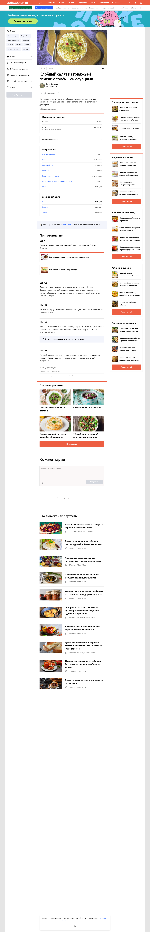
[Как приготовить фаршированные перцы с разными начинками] (72, 630)
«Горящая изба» (84, 618)
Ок (75, 926)
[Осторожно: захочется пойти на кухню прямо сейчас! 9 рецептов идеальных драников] (72, 612)
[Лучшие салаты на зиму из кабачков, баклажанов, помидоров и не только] (72, 594)
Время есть (67, 225)
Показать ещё (72, 444)
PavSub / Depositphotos (53, 371)
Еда (83, 532)
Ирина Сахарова (52, 84)
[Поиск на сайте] (130, 2)
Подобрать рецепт (19, 95)
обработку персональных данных (74, 921)
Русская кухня (51, 368)
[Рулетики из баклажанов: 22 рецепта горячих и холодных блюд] (72, 528)
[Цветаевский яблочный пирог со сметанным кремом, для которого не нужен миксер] (72, 647)
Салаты (42, 368)
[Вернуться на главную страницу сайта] (15, 2)
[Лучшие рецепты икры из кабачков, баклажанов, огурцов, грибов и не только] (72, 666)
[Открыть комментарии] (70, 531)
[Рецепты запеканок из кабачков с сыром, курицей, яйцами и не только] (72, 544)
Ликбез (90, 532)
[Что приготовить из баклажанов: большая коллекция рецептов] (72, 578)
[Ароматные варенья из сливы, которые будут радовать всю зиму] (72, 561)
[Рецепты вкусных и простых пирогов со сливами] (72, 683)
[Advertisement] (126, 63)
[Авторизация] (141, 2)
